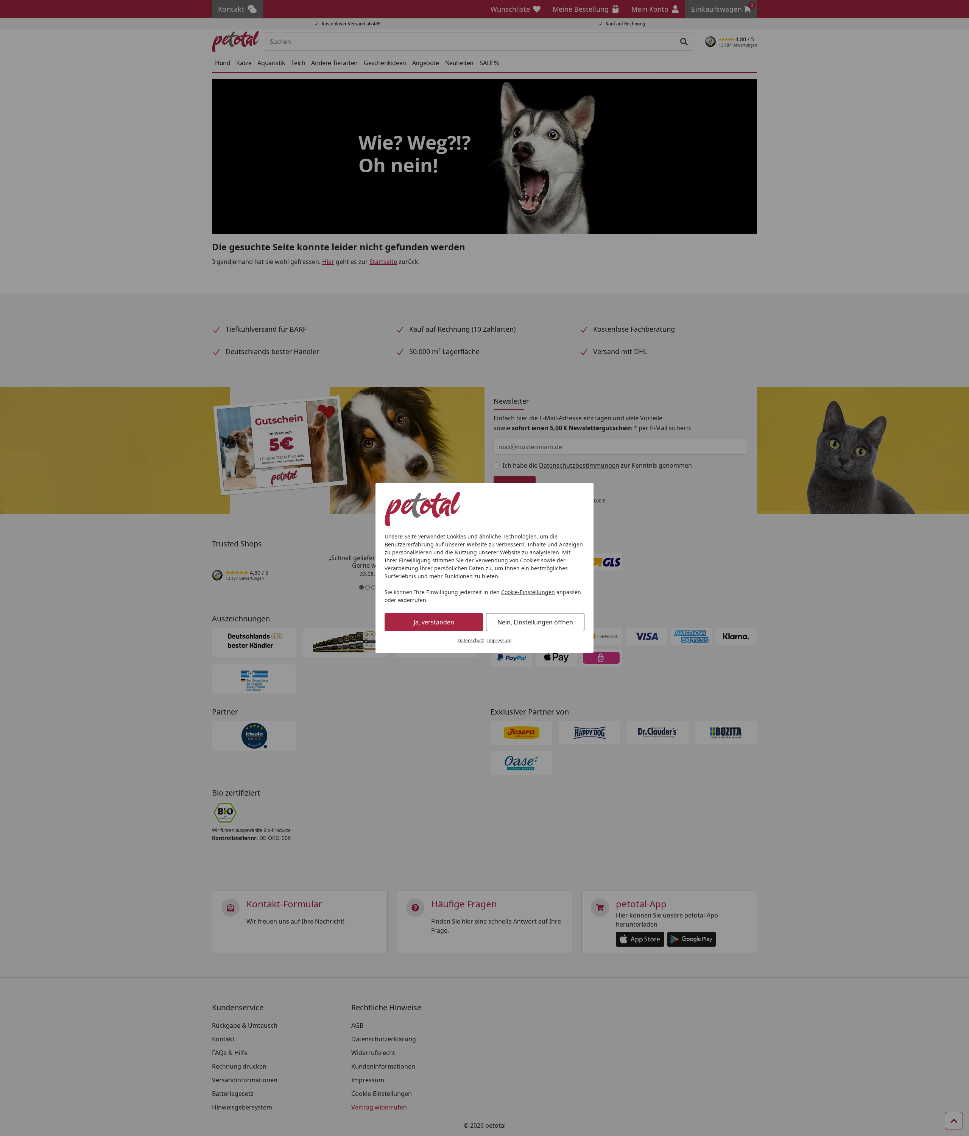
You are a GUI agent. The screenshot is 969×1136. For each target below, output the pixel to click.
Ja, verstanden (434, 622)
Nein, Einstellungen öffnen (535, 622)
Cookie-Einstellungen (528, 592)
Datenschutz (471, 640)
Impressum (499, 640)
